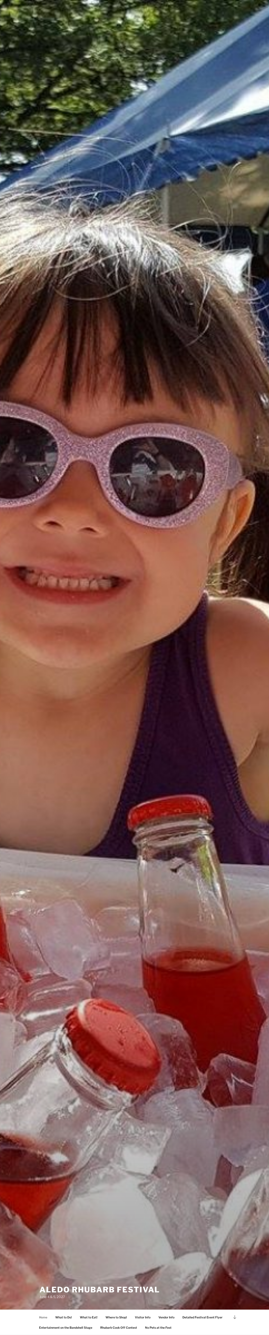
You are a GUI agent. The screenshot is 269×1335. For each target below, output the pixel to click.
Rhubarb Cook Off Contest (118, 1327)
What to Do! (63, 1317)
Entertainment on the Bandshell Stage (65, 1327)
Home (43, 1317)
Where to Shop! (116, 1317)
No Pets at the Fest (158, 1327)
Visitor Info (142, 1317)
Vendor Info (166, 1317)
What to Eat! (89, 1317)
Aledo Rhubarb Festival (100, 1289)
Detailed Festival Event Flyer (202, 1317)
